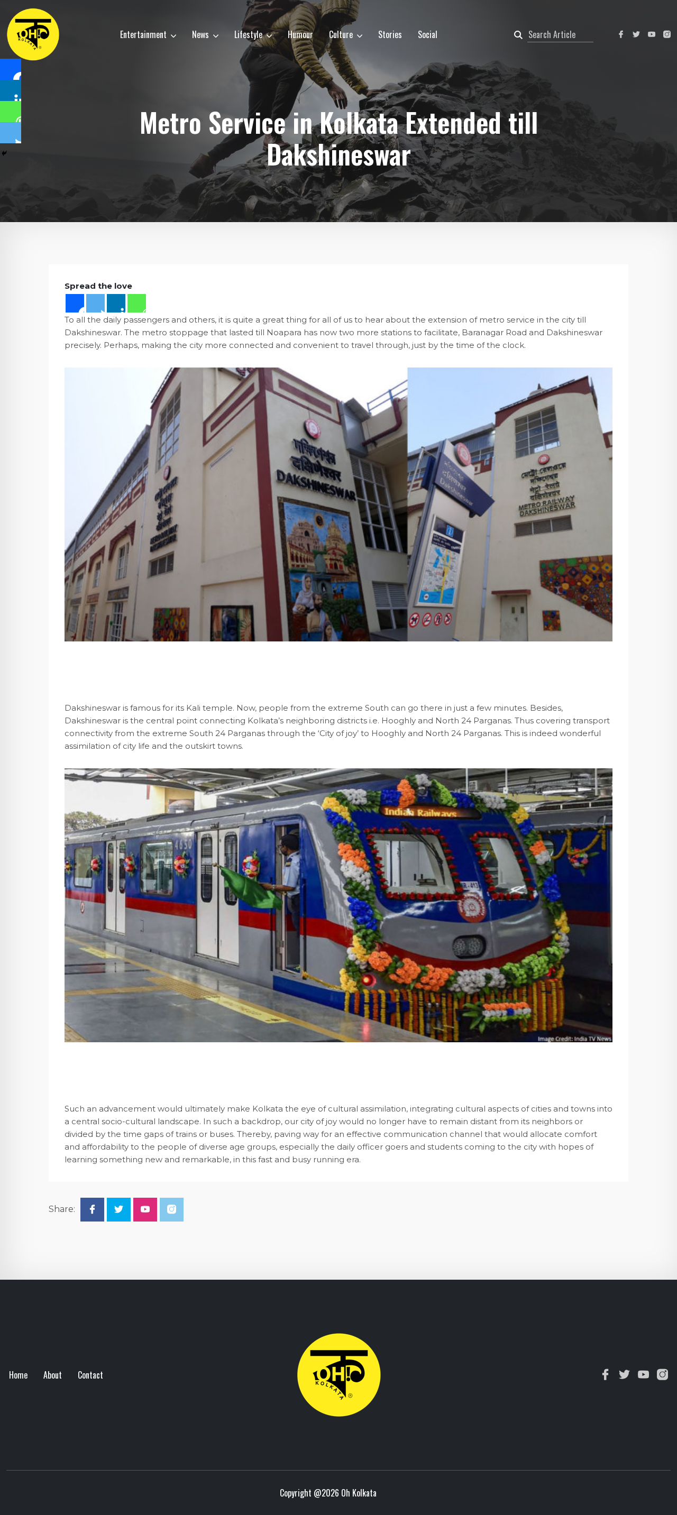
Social (427, 34)
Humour (300, 34)
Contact (90, 1375)
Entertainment (143, 34)
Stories (390, 34)
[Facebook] (75, 303)
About (52, 1375)
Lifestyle (248, 34)
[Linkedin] (116, 303)
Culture (341, 34)
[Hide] (4, 153)
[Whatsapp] (136, 303)
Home (18, 1375)
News (200, 34)
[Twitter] (95, 303)
